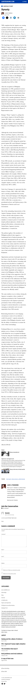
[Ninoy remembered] (5, 454)
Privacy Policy (4, 681)
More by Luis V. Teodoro (12, 500)
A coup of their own (7, 658)
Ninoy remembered (14, 452)
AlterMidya (6, 668)
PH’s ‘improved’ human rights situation (13, 644)
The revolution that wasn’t (9, 649)
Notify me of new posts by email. (9, 573)
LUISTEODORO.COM (7, 2)
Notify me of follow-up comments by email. (11, 570)
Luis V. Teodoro (9, 13)
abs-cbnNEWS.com (5, 590)
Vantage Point (8, 6)
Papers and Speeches (6, 602)
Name (2, 549)
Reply (2, 521)
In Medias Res (4, 600)
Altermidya (3, 592)
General (3, 597)
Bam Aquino (8, 479)
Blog (2, 595)
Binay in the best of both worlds (17, 469)
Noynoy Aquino (15, 479)
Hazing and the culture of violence (11, 639)
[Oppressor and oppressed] (13, 462)
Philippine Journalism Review (7, 605)
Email (2, 556)
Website (2, 563)
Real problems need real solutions (11, 654)
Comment (3, 534)
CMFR (5, 671)
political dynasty (22, 479)
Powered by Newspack (5, 679)
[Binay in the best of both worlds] (5, 471)
